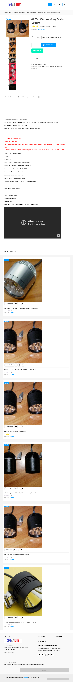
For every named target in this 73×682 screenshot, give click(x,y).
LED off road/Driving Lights (16, 12)
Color (33, 37)
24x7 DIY (38, 68)
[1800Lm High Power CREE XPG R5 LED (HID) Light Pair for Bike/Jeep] (23, 322)
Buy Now (38, 50)
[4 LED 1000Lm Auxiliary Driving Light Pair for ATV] (23, 507)
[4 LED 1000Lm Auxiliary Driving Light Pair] (23, 384)
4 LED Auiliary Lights (31, 12)
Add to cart (49, 44)
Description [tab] (8, 97)
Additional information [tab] (22, 97)
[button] (6, 18)
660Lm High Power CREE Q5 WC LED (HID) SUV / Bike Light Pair (21, 308)
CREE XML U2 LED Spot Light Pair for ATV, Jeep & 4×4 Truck (20, 622)
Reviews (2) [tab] (36, 97)
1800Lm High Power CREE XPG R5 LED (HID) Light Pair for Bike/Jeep (22, 369)
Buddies (26, 677)
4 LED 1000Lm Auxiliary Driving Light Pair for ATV (17, 554)
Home (6, 12)
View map (25, 647)
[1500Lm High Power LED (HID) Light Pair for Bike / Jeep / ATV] (23, 445)
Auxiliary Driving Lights (56, 66)
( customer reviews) (44, 26)
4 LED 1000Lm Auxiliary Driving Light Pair (15, 431)
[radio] (38, 37)
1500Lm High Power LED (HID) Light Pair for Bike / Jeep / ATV (20, 493)
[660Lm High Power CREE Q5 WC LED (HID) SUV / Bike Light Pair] (23, 260)
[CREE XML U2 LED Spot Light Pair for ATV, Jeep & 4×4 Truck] (23, 568)
